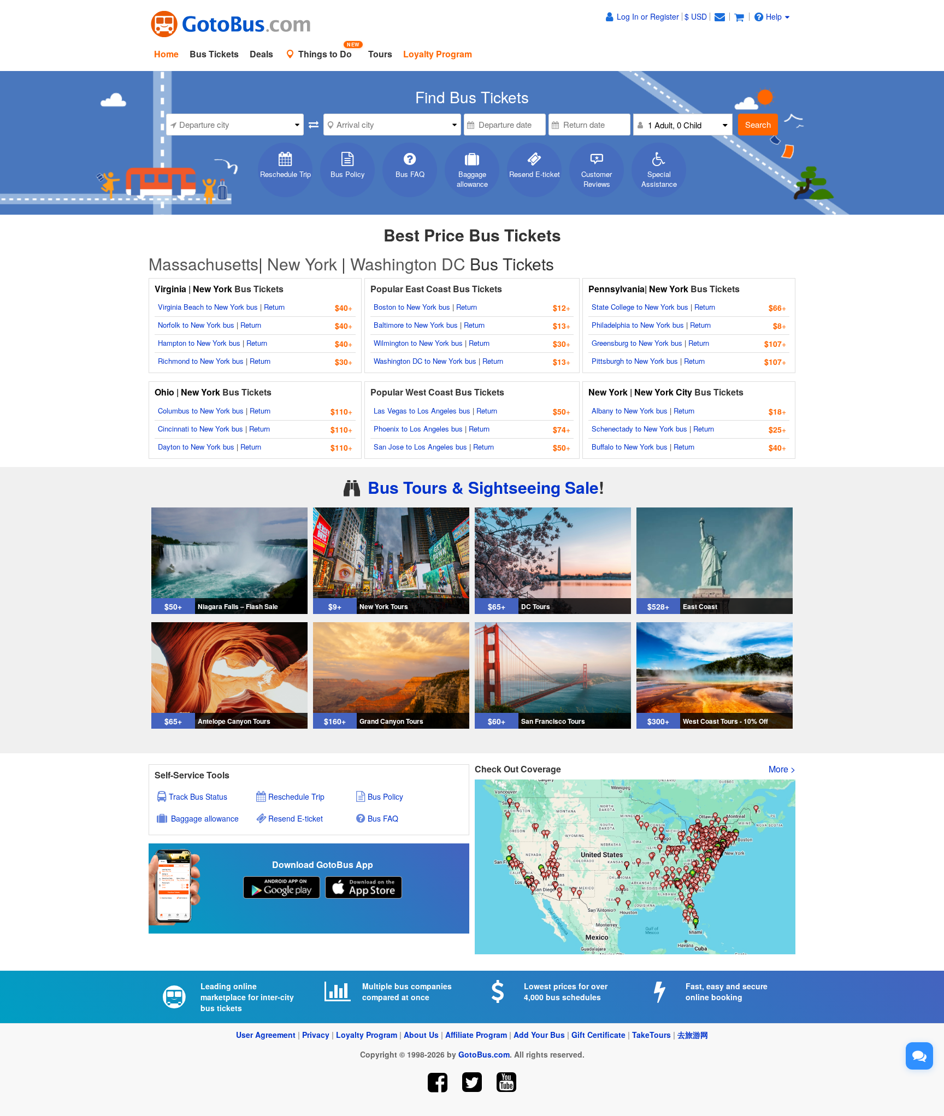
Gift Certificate (598, 1034)
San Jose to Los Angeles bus (420, 446)
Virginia (171, 288)
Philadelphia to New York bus (638, 325)
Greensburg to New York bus (637, 343)
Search (758, 124)
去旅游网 (692, 1034)
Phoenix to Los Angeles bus (418, 428)
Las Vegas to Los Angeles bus (422, 410)
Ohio (164, 392)
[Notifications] (719, 16)
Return (274, 307)
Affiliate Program (476, 1034)
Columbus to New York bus (201, 410)
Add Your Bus (539, 1034)
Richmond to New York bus (201, 361)
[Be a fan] (438, 1082)
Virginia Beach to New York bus (208, 307)
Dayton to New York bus (196, 446)
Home (166, 54)
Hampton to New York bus (199, 343)
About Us (421, 1034)
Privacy (315, 1034)
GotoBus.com (484, 1054)
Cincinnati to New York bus (200, 428)
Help (774, 16)
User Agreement (266, 1034)
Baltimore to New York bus (416, 325)
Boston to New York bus (412, 307)
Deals (261, 54)
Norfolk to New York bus (196, 325)
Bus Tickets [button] (214, 54)
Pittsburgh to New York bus (635, 361)
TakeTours (651, 1034)
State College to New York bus (640, 307)
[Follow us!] (472, 1082)
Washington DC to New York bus (425, 361)
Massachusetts (203, 263)
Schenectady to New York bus (639, 428)
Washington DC (407, 263)
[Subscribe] (506, 1082)
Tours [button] (380, 54)
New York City (663, 392)
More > (782, 769)
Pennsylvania (616, 288)
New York (302, 263)
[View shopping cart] (739, 16)
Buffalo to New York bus (630, 446)
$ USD (696, 16)
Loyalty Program (366, 1034)
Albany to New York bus (630, 410)
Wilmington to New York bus (418, 343)
